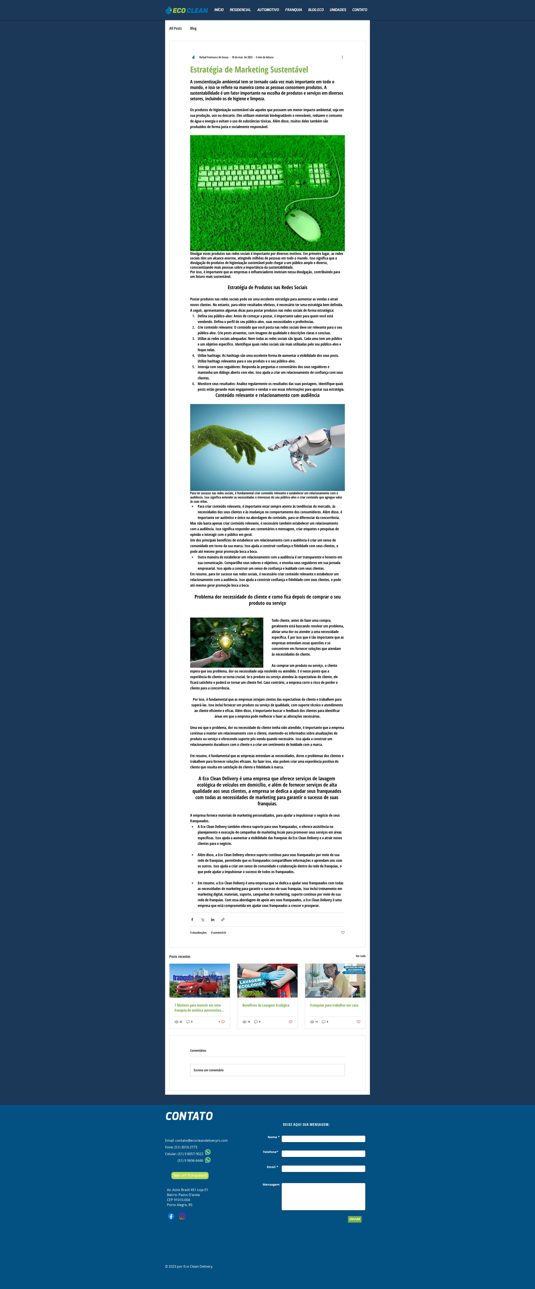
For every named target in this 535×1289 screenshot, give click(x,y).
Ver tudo (361, 956)
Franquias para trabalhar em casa (334, 1005)
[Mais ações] (342, 57)
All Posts (175, 28)
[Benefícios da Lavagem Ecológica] (267, 981)
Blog (193, 28)
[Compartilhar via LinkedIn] (213, 920)
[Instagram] (182, 1216)
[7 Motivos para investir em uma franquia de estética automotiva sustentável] (199, 981)
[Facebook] (171, 1216)
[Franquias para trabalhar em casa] (335, 981)
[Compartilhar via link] (223, 920)
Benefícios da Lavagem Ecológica (265, 1005)
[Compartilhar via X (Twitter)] (202, 920)
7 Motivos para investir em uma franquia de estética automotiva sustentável (198, 1008)
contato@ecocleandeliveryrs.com (201, 1140)
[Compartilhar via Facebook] (192, 920)
